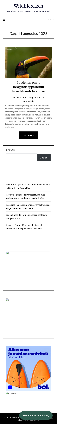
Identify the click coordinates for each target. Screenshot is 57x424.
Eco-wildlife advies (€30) (36, 415)
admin (31, 101)
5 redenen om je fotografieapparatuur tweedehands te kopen (28, 87)
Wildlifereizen (28, 6)
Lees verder (29, 135)
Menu (51, 19)
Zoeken (10, 150)
